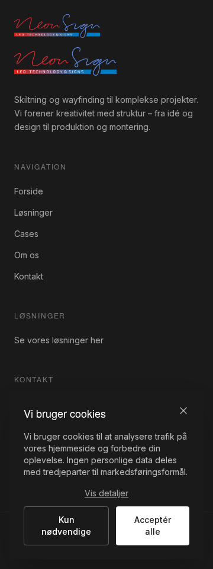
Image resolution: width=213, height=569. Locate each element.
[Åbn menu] (187, 26)
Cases (26, 234)
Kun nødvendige (66, 526)
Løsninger (33, 212)
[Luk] (183, 411)
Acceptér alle (152, 526)
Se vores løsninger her (59, 340)
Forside (28, 191)
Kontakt (28, 276)
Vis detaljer (106, 493)
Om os (26, 255)
